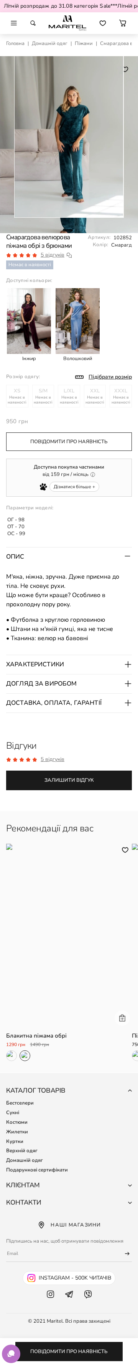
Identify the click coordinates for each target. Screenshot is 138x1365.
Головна (15, 43)
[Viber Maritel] (88, 1301)
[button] (122, 23)
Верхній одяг (22, 1150)
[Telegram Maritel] (69, 1301)
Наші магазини (76, 1224)
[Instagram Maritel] (50, 1301)
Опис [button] (15, 556)
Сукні (12, 1112)
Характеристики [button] (35, 664)
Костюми (17, 1122)
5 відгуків (52, 255)
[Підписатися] (124, 1254)
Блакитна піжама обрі (36, 1036)
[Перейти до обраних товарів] (102, 23)
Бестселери (20, 1103)
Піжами (84, 43)
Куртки (14, 1141)
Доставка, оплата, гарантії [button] (54, 703)
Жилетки (17, 1131)
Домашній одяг (49, 43)
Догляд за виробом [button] (41, 683)
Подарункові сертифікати (37, 1169)
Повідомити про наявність (69, 1351)
